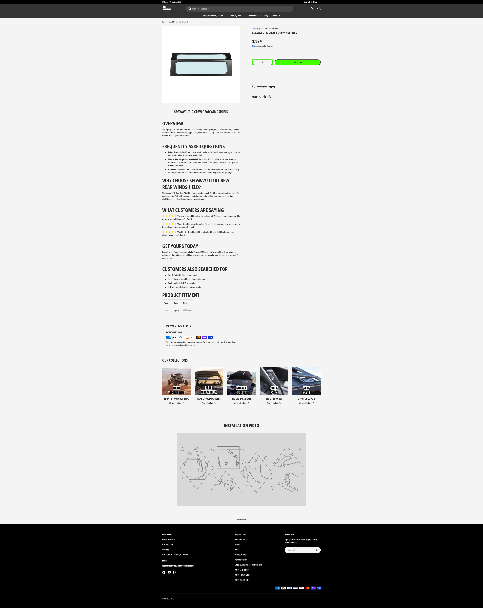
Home (163, 22)
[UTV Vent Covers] (306, 381)
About (315, 2)
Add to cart (298, 62)
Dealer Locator (254, 15)
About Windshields (242, 579)
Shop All (307, 2)
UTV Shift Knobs (274, 398)
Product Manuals (241, 554)
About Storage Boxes (242, 574)
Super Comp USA (257, 28)
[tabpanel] (201, 217)
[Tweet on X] (259, 96)
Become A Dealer (241, 539)
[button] (286, 70)
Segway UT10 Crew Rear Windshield (178, 22)
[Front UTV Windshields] (176, 381)
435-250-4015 (167, 544)
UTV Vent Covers (306, 398)
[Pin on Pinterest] (269, 96)
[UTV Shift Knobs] (274, 381)
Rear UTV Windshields (209, 398)
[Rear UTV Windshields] (209, 381)
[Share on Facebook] (264, 96)
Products (238, 544)
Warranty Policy (241, 559)
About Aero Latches (242, 569)
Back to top (241, 519)
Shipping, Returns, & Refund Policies (248, 564)
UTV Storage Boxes (241, 398)
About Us (275, 15)
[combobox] (240, 9)
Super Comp (170, 599)
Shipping (255, 46)
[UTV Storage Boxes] (241, 381)
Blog (266, 15)
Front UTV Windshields (176, 398)
